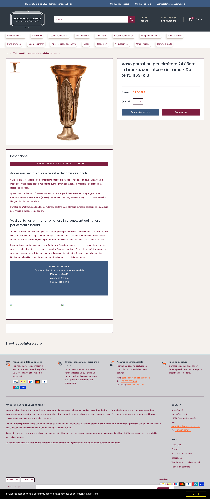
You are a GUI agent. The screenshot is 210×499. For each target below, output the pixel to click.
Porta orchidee (14, 44)
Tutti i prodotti (19, 53)
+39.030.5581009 (129, 381)
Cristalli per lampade (123, 35)
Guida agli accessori (120, 4)
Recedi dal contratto (180, 466)
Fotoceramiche (14, 35)
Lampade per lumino (150, 35)
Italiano (10, 480)
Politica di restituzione (181, 453)
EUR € (25, 480)
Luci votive (101, 35)
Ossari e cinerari (36, 44)
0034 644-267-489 (135, 384)
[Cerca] (131, 19)
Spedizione (176, 458)
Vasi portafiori (82, 35)
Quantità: (126, 101)
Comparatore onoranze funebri (171, 4)
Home (8, 53)
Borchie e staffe (164, 44)
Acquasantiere (121, 44)
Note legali (176, 444)
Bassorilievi (101, 44)
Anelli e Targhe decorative (64, 44)
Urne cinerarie (142, 44)
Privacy (175, 449)
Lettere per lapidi (57, 35)
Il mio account (168, 21)
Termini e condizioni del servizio (186, 462)
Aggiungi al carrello (140, 112)
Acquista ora (181, 112)
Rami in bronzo (175, 35)
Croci (86, 44)
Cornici (35, 35)
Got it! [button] (196, 494)
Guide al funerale (143, 4)
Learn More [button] (92, 494)
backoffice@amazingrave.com (136, 377)
